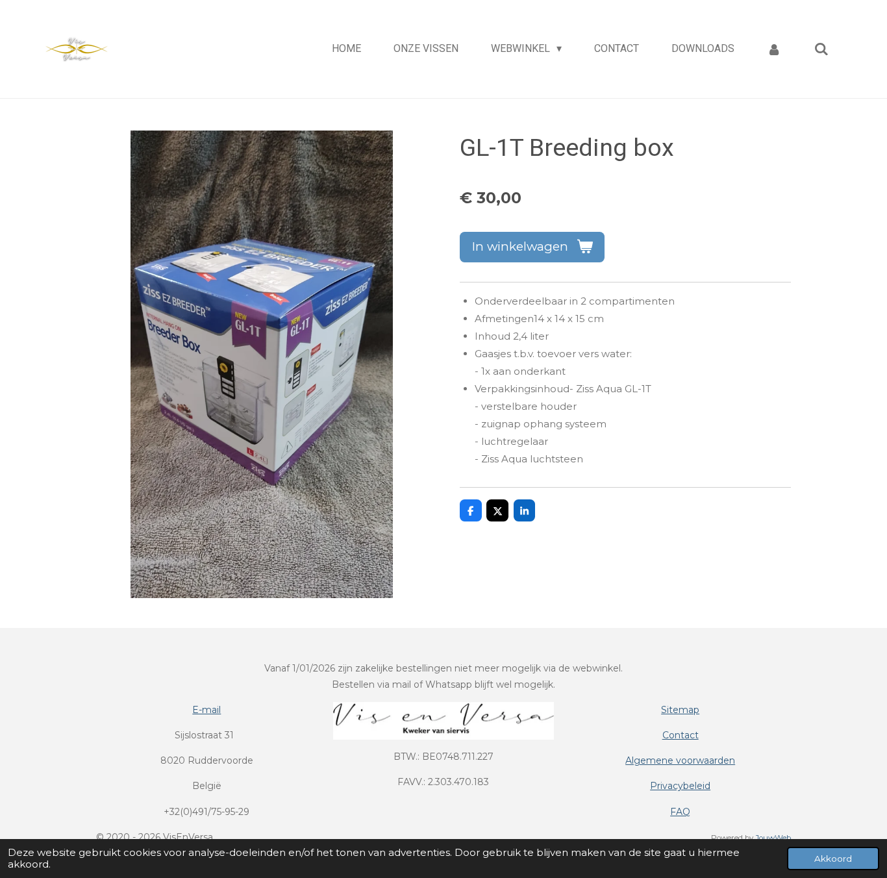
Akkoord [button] (833, 858)
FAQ (680, 812)
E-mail (206, 710)
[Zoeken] (821, 49)
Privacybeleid (680, 786)
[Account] (774, 49)
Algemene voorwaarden (680, 760)
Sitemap (680, 710)
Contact (680, 735)
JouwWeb (773, 837)
